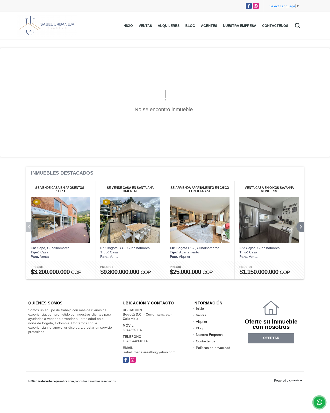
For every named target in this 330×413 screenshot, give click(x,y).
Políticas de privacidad (213, 348)
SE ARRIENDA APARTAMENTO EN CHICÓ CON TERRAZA (200, 189)
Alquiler (201, 322)
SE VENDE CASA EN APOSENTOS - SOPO (60, 189)
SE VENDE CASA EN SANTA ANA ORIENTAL (130, 189)
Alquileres (168, 26)
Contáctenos (275, 26)
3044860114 (132, 330)
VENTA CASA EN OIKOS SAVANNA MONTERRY (269, 189)
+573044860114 (135, 341)
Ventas (145, 26)
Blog (190, 26)
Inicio (127, 26)
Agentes (209, 26)
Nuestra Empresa (239, 26)
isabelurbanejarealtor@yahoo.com (149, 352)
